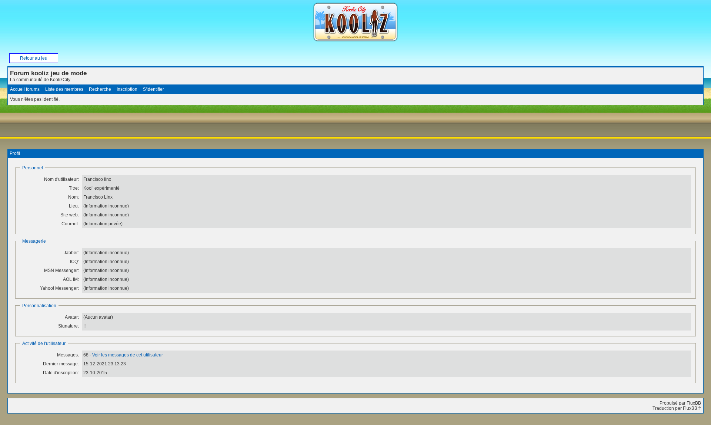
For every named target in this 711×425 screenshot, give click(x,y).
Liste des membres (64, 89)
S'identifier (153, 89)
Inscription (127, 89)
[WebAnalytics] (15, 421)
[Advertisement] (142, 126)
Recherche (100, 89)
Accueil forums (25, 89)
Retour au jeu (33, 58)
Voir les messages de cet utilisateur (127, 355)
